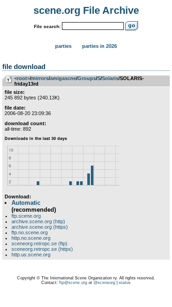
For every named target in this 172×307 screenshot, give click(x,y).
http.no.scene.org (30, 238)
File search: (47, 26)
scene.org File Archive (86, 10)
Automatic (25, 202)
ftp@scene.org (73, 282)
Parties (63, 46)
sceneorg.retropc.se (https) (42, 249)
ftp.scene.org (26, 216)
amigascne (63, 78)
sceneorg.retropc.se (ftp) (39, 243)
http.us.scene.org (30, 254)
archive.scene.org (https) (39, 227)
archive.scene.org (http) (38, 221)
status (125, 282)
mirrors (40, 78)
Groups (87, 78)
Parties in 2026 (99, 46)
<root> (22, 78)
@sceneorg (104, 282)
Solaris (110, 78)
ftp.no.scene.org (29, 232)
